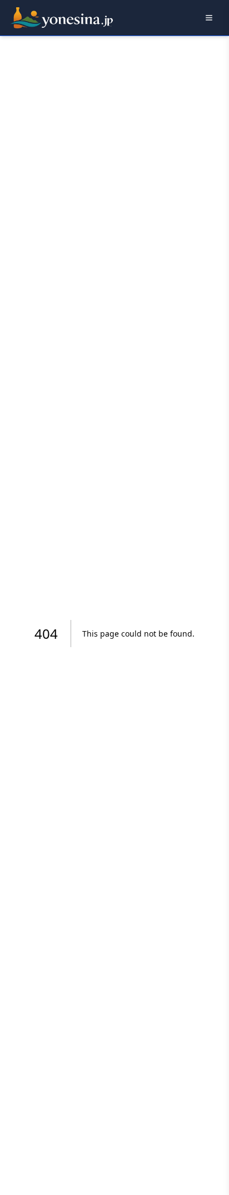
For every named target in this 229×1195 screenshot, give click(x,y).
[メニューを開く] (209, 18)
